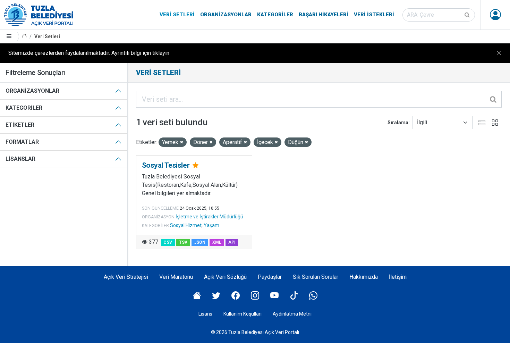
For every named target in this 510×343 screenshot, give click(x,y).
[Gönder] (467, 15)
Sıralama (398, 122)
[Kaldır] (181, 142)
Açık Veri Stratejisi (126, 277)
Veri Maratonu (176, 277)
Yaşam (211, 225)
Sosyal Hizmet (186, 225)
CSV (167, 242)
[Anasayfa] (24, 36)
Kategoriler (275, 14)
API (232, 242)
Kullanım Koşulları (242, 314)
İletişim (398, 277)
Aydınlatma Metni (292, 314)
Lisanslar (20, 159)
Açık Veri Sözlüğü (225, 277)
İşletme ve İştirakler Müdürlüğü (209, 216)
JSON (199, 242)
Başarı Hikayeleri (323, 14)
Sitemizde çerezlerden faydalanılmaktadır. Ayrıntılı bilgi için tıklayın (88, 53)
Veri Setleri (177, 14)
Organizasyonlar (226, 14)
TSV (183, 242)
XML (216, 242)
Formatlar (22, 142)
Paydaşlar (270, 277)
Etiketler (20, 125)
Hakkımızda (363, 277)
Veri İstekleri (374, 14)
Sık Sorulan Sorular (315, 277)
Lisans (205, 314)
